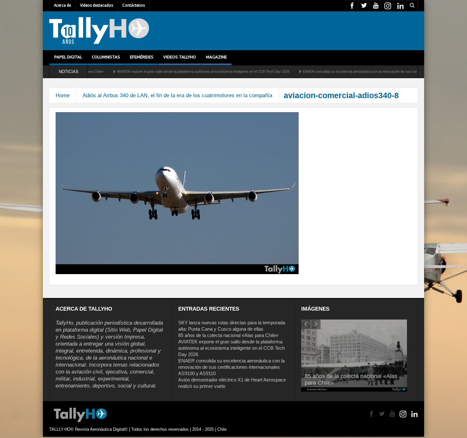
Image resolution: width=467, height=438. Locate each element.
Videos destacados (96, 5)
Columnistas (106, 57)
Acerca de (62, 5)
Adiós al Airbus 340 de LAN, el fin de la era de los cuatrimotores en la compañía (177, 95)
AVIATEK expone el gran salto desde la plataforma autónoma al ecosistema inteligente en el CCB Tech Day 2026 (170, 71)
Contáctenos (133, 5)
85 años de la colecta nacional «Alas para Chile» (228, 335)
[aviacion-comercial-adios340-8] (177, 192)
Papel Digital (68, 57)
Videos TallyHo (179, 57)
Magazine (216, 57)
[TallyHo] (99, 30)
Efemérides (141, 57)
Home (63, 95)
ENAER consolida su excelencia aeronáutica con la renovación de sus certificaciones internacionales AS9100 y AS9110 (362, 71)
